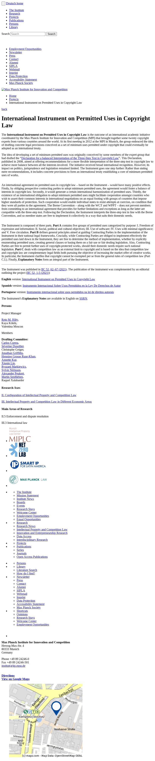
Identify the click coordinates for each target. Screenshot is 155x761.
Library (13, 27)
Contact (13, 59)
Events (21, 505)
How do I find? (26, 573)
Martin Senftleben (12, 376)
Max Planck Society (21, 83)
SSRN (83, 298)
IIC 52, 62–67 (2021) (54, 269)
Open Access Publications (32, 556)
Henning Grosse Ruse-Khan (18, 356)
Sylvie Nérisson (11, 370)
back (4, 109)
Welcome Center (26, 512)
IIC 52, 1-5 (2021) (38, 272)
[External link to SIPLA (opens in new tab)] (28, 470)
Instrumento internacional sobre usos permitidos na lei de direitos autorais (70, 292)
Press (12, 55)
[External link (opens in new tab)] (45, 756)
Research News (26, 526)
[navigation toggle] (3, 3)
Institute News (25, 498)
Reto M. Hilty (10, 319)
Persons (13, 23)
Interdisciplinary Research (32, 539)
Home (12, 95)
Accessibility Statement (23, 79)
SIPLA (13, 66)
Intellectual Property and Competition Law (42, 529)
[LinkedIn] (5, 42)
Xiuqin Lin (8, 363)
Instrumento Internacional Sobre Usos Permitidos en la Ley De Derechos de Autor (72, 285)
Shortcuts (22, 610)
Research (14, 13)
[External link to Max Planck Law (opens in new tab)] (28, 485)
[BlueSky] (13, 42)
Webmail (14, 69)
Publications (16, 20)
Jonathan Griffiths (12, 353)
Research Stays (26, 509)
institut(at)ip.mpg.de (13, 665)
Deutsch (11, 3)
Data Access (24, 536)
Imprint (13, 72)
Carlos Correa (10, 342)
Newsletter (15, 52)
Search (6, 33)
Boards (21, 502)
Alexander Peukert (13, 373)
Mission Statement (28, 495)
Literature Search (27, 570)
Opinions (22, 614)
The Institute (16, 10)
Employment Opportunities (25, 49)
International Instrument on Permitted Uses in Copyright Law (58, 279)
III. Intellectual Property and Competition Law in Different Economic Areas (47, 401)
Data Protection (18, 76)
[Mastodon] (22, 42)
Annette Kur (9, 359)
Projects (14, 17)
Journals (21, 553)
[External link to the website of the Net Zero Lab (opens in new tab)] (18, 455)
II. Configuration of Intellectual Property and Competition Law (39, 395)
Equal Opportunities (29, 519)
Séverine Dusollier (12, 346)
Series (20, 550)
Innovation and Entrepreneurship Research (42, 533)
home (20, 3)
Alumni (13, 62)
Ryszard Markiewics (14, 366)
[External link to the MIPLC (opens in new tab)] (20, 440)
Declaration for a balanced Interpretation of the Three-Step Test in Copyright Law (70, 158)
